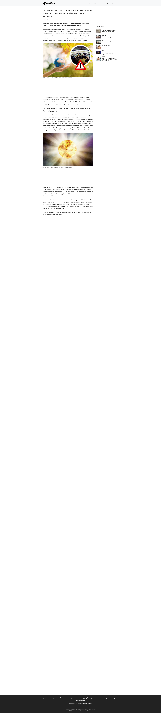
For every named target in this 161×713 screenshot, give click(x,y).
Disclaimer (89, 710)
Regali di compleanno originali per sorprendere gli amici (109, 37)
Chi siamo (71, 710)
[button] (116, 3)
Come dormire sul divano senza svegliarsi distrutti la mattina (109, 42)
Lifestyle (107, 3)
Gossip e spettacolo (98, 3)
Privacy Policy (83, 710)
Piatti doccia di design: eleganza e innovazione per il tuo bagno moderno (109, 31)
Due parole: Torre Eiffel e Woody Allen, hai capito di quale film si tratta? (109, 53)
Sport (112, 3)
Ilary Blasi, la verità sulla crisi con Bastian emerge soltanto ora (109, 47)
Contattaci (90, 703)
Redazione (77, 710)
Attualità (82, 3)
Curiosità (89, 3)
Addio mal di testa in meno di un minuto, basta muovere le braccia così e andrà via (109, 59)
